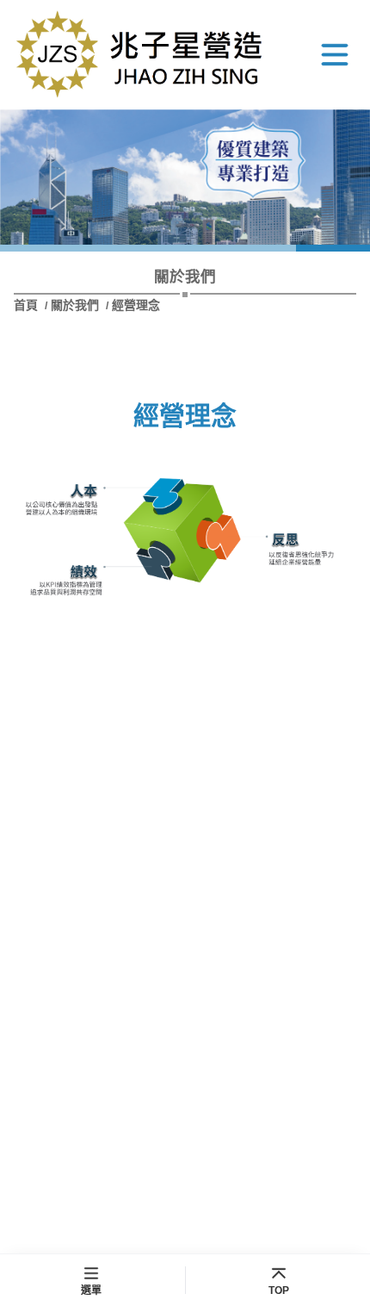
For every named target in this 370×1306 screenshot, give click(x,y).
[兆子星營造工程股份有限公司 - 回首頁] (143, 55)
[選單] (334, 54)
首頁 (27, 305)
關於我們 (75, 305)
